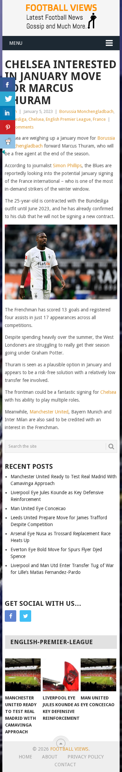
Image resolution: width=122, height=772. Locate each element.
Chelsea (36, 119)
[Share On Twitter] (7, 99)
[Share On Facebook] (7, 84)
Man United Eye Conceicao (38, 508)
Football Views (69, 749)
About (50, 756)
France (99, 119)
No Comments (20, 127)
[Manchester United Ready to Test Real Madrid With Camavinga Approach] (23, 675)
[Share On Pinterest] (7, 127)
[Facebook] (10, 616)
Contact (65, 764)
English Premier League (68, 119)
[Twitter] (25, 616)
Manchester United (48, 411)
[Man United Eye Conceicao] (98, 675)
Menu (15, 43)
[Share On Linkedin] (7, 113)
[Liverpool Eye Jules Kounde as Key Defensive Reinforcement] (60, 675)
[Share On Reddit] (7, 141)
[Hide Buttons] (3, 153)
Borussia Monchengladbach (86, 111)
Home (25, 756)
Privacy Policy (85, 756)
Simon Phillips (67, 165)
